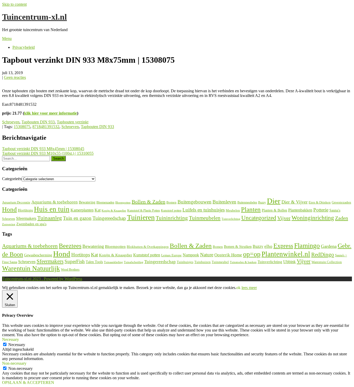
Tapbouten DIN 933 (38, 122)
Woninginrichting (313, 218)
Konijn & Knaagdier (114, 210)
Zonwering (8, 224)
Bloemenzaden (105, 202)
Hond (9, 209)
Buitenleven (224, 202)
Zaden (341, 218)
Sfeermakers (26, 218)
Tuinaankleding (113, 262)
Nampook (191, 255)
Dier (273, 201)
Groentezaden (341, 202)
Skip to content (14, 4)
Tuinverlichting (231, 218)
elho (268, 246)
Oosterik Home (228, 254)
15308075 (22, 126)
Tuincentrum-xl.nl (34, 17)
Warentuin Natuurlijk (31, 268)
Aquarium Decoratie (16, 202)
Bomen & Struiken (238, 246)
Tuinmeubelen (205, 218)
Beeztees (70, 245)
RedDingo (322, 254)
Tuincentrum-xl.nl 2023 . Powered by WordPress (42, 279)
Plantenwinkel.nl (285, 254)
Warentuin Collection (326, 262)
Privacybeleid (23, 47)
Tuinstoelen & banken (243, 262)
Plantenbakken (300, 210)
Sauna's (334, 210)
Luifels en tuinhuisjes (203, 210)
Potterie (320, 210)
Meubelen (233, 210)
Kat (98, 210)
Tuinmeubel (220, 262)
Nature (206, 254)
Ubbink (289, 261)
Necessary (16, 344)
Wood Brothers (70, 269)
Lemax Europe (171, 255)
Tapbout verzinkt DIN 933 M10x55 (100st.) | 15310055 (48, 153)
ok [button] (238, 287)
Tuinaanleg (49, 218)
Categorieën (12, 179)
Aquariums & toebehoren (54, 202)
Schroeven (10, 122)
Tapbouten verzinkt (72, 122)
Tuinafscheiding (133, 262)
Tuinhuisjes (185, 262)
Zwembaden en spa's (31, 224)
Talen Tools (94, 262)
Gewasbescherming (38, 255)
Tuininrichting (172, 218)
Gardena (329, 246)
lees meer (249, 287)
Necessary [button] (10, 339)
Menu (7, 38)
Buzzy (262, 202)
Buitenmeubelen (247, 202)
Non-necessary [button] (14, 363)
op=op (251, 254)
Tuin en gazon (77, 218)
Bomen (171, 202)
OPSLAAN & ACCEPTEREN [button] (28, 382)
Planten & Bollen (274, 210)
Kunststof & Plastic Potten (143, 210)
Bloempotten (123, 202)
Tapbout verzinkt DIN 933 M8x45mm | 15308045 (43, 148)
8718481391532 (45, 126)
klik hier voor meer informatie (50, 113)
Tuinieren (141, 217)
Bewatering (87, 202)
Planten (251, 209)
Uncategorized (258, 218)
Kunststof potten (171, 210)
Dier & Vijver (294, 202)
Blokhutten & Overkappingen (148, 247)
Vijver (284, 218)
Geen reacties (15, 77)
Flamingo (307, 245)
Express (283, 245)
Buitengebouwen (194, 202)
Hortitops (25, 210)
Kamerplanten (82, 210)
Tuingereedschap (109, 218)
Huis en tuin (51, 209)
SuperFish (75, 261)
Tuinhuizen (202, 262)
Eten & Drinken (320, 202)
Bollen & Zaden (148, 202)
